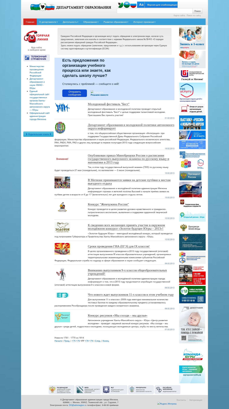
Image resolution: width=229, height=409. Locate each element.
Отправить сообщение (74, 93)
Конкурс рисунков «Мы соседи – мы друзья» (117, 315)
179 (91, 340)
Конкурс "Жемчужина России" (108, 204)
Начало (58, 340)
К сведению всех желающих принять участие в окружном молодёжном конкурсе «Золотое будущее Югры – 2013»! (126, 226)
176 (78, 340)
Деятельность (70, 21)
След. (98, 340)
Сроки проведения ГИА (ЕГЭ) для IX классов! (119, 246)
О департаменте (47, 21)
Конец (106, 340)
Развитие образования (115, 21)
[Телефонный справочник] (36, 58)
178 (87, 340)
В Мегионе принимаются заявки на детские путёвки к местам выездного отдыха (129, 181)
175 (74, 340)
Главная (30, 21)
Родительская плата (38, 134)
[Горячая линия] (36, 36)
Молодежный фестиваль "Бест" (108, 104)
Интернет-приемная (143, 21)
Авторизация (195, 399)
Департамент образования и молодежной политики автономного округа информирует (131, 126)
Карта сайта (179, 15)
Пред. (67, 340)
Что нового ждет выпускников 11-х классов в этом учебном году (131, 294)
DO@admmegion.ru (77, 405)
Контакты (181, 399)
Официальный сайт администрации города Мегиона (40, 116)
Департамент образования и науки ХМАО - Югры (37, 83)
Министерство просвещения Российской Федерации (37, 71)
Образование (90, 21)
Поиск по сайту (194, 15)
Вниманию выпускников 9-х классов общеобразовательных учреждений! (127, 271)
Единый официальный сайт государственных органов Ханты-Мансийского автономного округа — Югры (40, 100)
